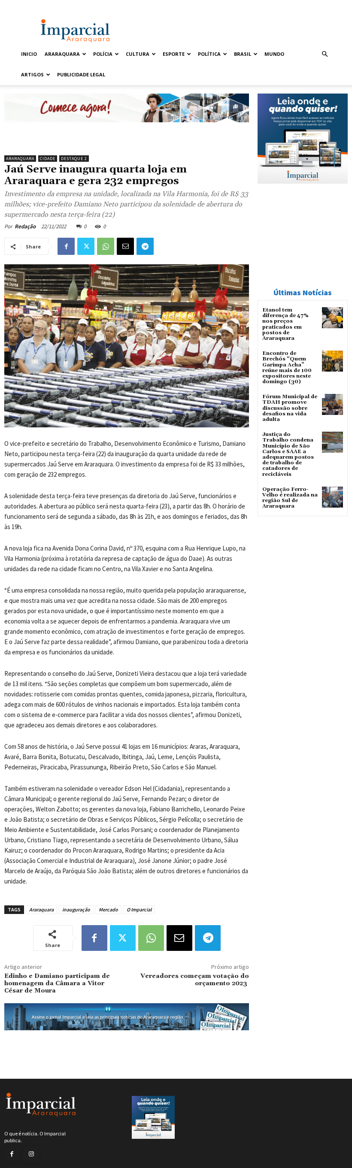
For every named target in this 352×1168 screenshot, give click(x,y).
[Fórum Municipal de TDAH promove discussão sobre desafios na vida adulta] (332, 404)
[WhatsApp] (105, 246)
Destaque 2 (74, 158)
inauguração (76, 909)
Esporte (174, 54)
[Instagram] (31, 1154)
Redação (25, 226)
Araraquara (62, 54)
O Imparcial (139, 909)
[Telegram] (145, 246)
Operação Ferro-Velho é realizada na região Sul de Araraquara (290, 498)
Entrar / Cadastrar (37, 6)
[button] (324, 54)
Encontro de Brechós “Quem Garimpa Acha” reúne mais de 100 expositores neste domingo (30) (287, 367)
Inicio (29, 54)
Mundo (274, 54)
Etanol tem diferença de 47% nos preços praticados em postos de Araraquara (285, 324)
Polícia (102, 54)
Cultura (137, 54)
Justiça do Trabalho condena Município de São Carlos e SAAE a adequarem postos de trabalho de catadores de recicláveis (288, 454)
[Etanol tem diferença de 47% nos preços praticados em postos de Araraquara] (332, 317)
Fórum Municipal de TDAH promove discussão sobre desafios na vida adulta (289, 408)
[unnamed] (126, 129)
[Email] (125, 246)
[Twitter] (85, 246)
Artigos (32, 74)
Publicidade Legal (81, 74)
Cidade (47, 158)
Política (209, 54)
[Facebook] (66, 246)
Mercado (108, 909)
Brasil (242, 54)
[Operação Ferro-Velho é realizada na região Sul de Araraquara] (332, 497)
